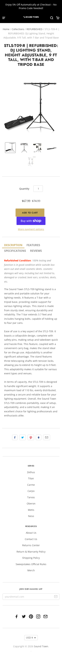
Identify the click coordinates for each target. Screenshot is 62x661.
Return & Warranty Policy (31, 551)
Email (46, 437)
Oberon (31, 503)
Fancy (38, 437)
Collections (18, 29)
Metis (31, 509)
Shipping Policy (31, 557)
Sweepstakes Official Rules (31, 564)
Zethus (31, 472)
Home (6, 29)
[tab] (13, 245)
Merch (31, 570)
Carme (31, 484)
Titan (31, 478)
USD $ (29, 637)
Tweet (22, 437)
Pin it (31, 437)
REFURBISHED (34, 29)
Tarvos (31, 497)
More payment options (31, 229)
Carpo (31, 491)
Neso (31, 516)
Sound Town (41, 646)
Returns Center (31, 545)
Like (15, 437)
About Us (31, 532)
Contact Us (31, 539)
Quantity (24, 188)
